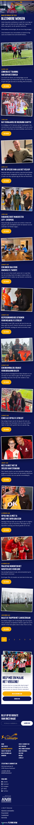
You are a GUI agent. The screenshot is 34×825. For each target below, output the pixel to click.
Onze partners (23, 751)
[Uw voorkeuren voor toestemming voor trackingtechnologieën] (2, 823)
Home (2, 744)
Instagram (5, 786)
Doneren (3, 755)
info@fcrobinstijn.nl (6, 773)
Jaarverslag (4, 817)
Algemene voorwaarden (7, 810)
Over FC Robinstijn (24, 744)
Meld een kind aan (6, 753)
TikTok (5, 788)
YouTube (5, 791)
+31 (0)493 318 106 (5, 771)
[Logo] (17, 3)
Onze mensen (22, 746)
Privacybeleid (4, 813)
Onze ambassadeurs (24, 749)
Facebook (5, 784)
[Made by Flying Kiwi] (17, 821)
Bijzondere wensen (6, 749)
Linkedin (5, 782)
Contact (21, 758)
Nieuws (21, 755)
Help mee (21, 753)
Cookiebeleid (4, 815)
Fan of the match (6, 751)
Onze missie (4, 746)
